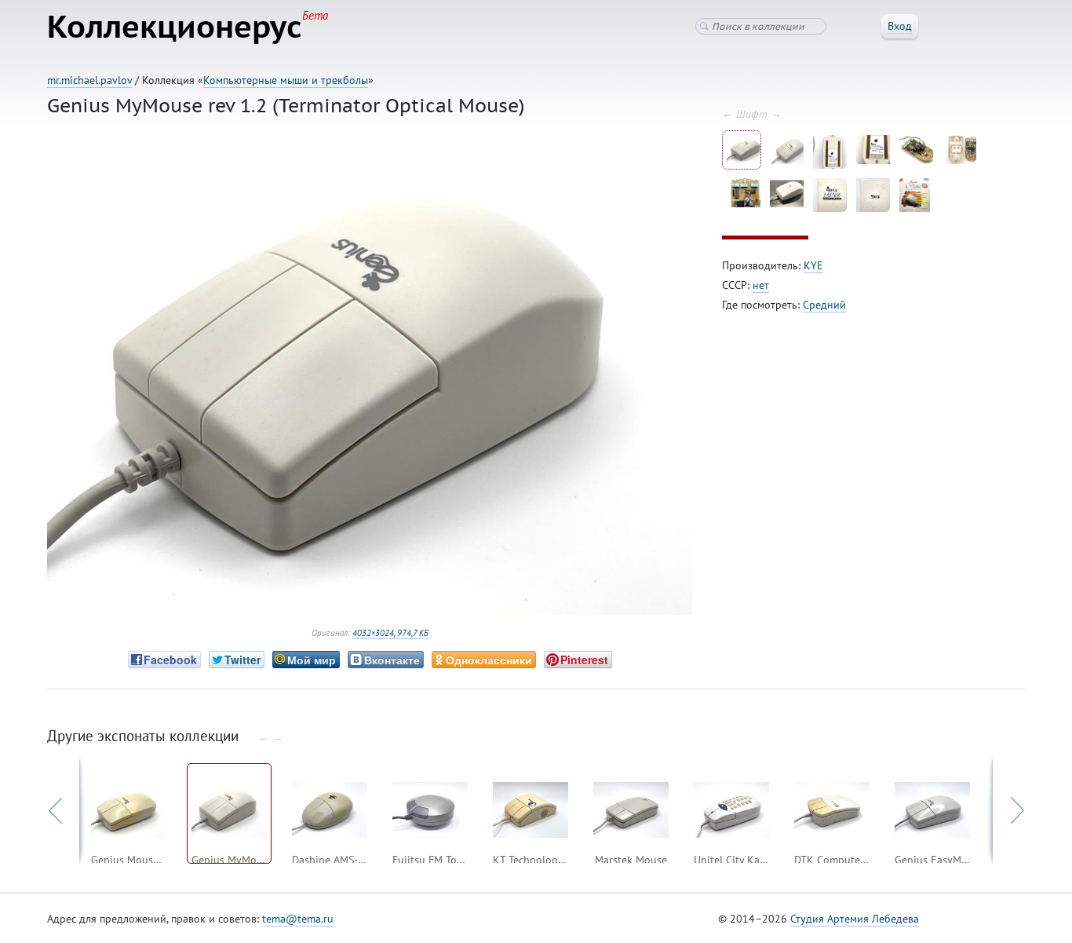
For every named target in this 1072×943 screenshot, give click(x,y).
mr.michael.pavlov (89, 80)
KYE (813, 265)
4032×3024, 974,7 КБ (390, 632)
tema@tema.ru (298, 919)
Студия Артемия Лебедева (854, 919)
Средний (824, 305)
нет (761, 285)
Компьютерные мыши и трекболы (285, 80)
